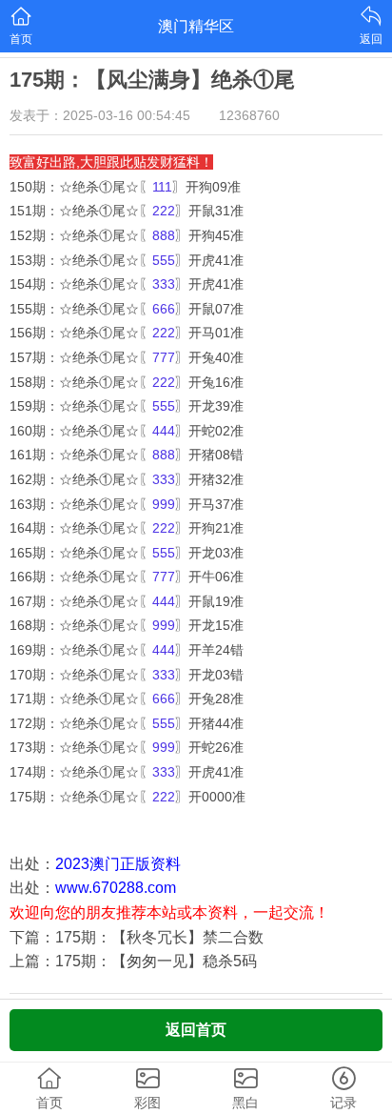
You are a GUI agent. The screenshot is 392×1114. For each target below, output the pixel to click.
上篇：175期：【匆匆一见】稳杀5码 (133, 961)
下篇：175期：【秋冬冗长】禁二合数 (137, 937)
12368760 (249, 115)
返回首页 (196, 1030)
